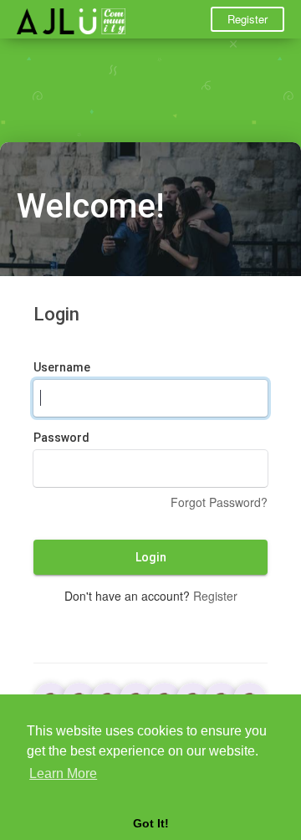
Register (247, 19)
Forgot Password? (219, 502)
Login (150, 557)
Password (61, 437)
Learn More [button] (63, 773)
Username (61, 367)
